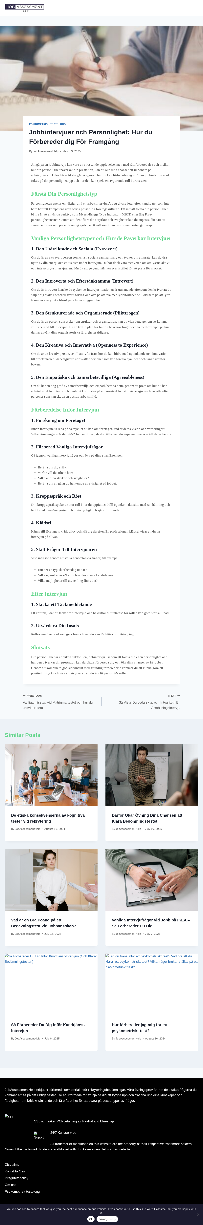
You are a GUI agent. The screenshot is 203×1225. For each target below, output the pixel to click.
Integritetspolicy (16, 1178)
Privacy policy (107, 1219)
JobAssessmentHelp (45, 151)
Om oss (10, 1185)
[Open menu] (194, 8)
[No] (198, 1214)
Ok (91, 1219)
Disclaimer (13, 1164)
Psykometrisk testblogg (47, 124)
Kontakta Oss (15, 1171)
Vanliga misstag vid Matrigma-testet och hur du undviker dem (58, 702)
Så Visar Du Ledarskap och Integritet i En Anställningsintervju (149, 702)
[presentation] (51, 775)
